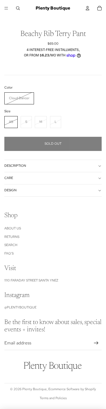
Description (15, 165)
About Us (12, 228)
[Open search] (18, 8)
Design (10, 190)
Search (10, 245)
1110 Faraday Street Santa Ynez (31, 280)
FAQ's (9, 253)
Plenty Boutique (34, 389)
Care (8, 178)
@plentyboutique (20, 307)
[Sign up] (96, 343)
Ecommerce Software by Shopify (72, 389)
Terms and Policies (53, 398)
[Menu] (6, 8)
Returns (11, 237)
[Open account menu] (87, 8)
